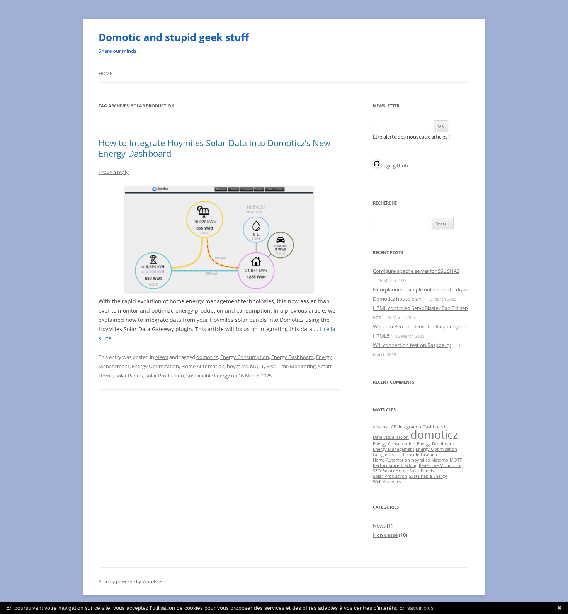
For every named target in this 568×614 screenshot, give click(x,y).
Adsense (381, 427)
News (161, 357)
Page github (394, 165)
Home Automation (202, 366)
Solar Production (164, 375)
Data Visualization (391, 437)
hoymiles (237, 366)
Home (105, 73)
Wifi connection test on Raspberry (412, 345)
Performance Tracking (395, 465)
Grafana (429, 454)
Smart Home (395, 471)
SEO (377, 471)
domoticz (207, 357)
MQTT (257, 366)
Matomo (439, 460)
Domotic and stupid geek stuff (174, 37)
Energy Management (393, 449)
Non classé (385, 534)
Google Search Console (396, 454)
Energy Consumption (244, 357)
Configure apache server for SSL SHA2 (416, 270)
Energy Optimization (155, 366)
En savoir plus (416, 608)
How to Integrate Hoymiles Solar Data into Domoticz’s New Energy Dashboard (214, 148)
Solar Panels (129, 375)
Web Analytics (387, 481)
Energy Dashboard (292, 357)
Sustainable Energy (208, 375)
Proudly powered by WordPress (132, 581)
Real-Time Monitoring (291, 366)
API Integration (406, 427)
